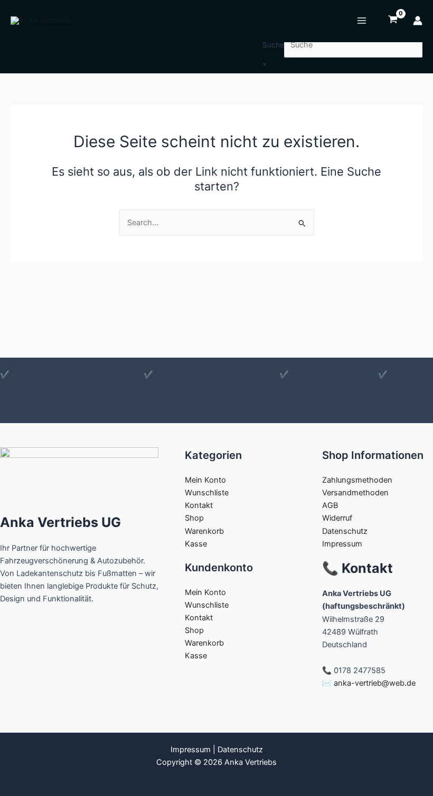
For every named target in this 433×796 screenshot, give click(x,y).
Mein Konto (205, 480)
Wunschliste (207, 492)
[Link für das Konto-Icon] (417, 20)
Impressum (342, 544)
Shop (194, 518)
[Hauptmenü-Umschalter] (362, 20)
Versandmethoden (355, 492)
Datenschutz (345, 531)
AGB (330, 505)
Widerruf (337, 518)
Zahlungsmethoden (357, 480)
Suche (273, 45)
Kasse (196, 544)
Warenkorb (204, 531)
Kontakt (199, 505)
